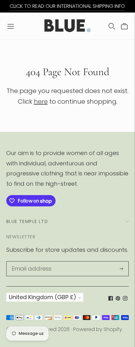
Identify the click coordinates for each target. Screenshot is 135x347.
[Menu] (10, 26)
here (41, 101)
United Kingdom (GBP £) (42, 297)
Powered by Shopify (97, 329)
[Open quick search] (111, 26)
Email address (29, 262)
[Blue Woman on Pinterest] (118, 299)
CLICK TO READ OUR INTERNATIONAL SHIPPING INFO (67, 6)
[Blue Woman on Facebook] (110, 299)
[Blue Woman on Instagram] (125, 299)
